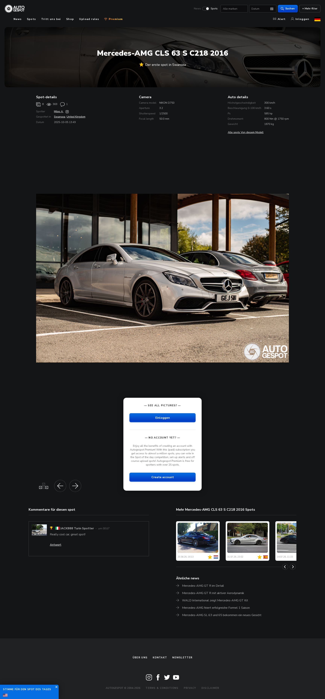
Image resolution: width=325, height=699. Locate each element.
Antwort (55, 545)
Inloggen (302, 19)
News (197, 8)
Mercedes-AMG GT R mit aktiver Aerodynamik (213, 593)
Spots (214, 8)
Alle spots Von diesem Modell (245, 132)
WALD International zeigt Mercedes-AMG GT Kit (215, 600)
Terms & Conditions (162, 688)
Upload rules (89, 19)
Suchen (290, 8)
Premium (115, 19)
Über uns (140, 657)
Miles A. (58, 111)
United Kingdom (76, 117)
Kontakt (160, 657)
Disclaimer (210, 688)
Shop (70, 19)
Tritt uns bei (51, 19)
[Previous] (285, 567)
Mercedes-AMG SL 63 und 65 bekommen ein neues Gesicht (221, 615)
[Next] (292, 567)
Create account (162, 477)
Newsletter (182, 657)
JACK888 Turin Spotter (77, 529)
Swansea (59, 117)
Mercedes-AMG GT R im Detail (203, 586)
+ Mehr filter (309, 8)
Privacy (190, 688)
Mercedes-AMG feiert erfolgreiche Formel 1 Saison (216, 608)
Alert (282, 19)
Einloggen (162, 418)
